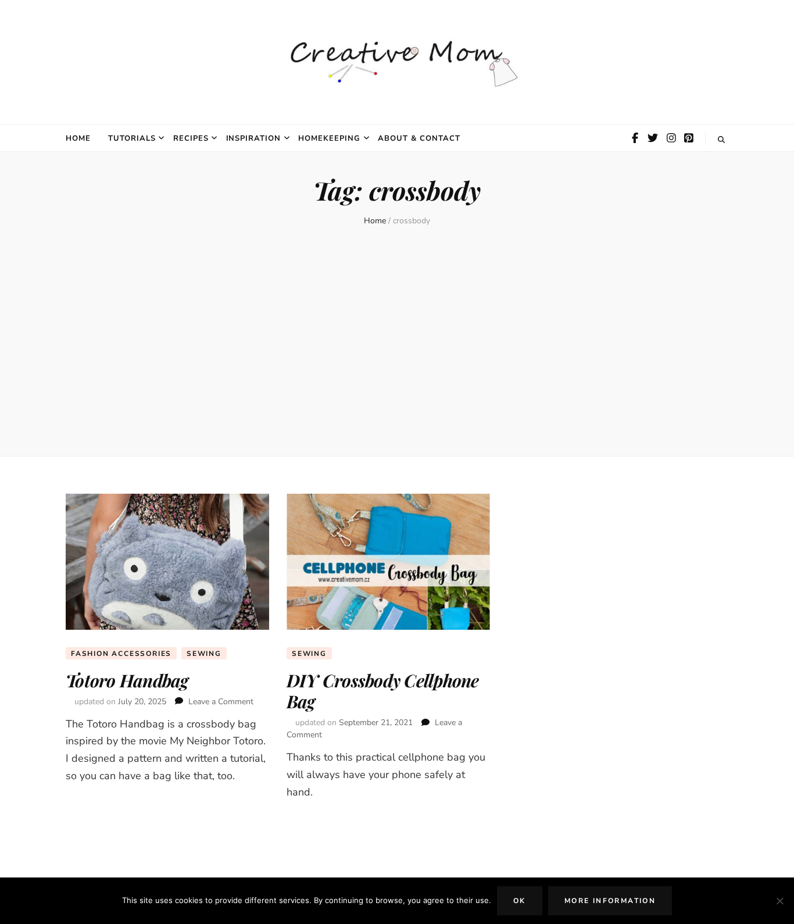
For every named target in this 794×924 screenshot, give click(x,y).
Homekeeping (329, 138)
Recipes (191, 138)
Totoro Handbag (127, 680)
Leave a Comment (220, 701)
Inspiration (253, 138)
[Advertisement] (397, 345)
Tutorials (132, 138)
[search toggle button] (721, 140)
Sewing (204, 653)
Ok (519, 900)
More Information (610, 900)
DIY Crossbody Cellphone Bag (383, 691)
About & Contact (419, 138)
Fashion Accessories (121, 653)
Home (78, 138)
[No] (779, 901)
